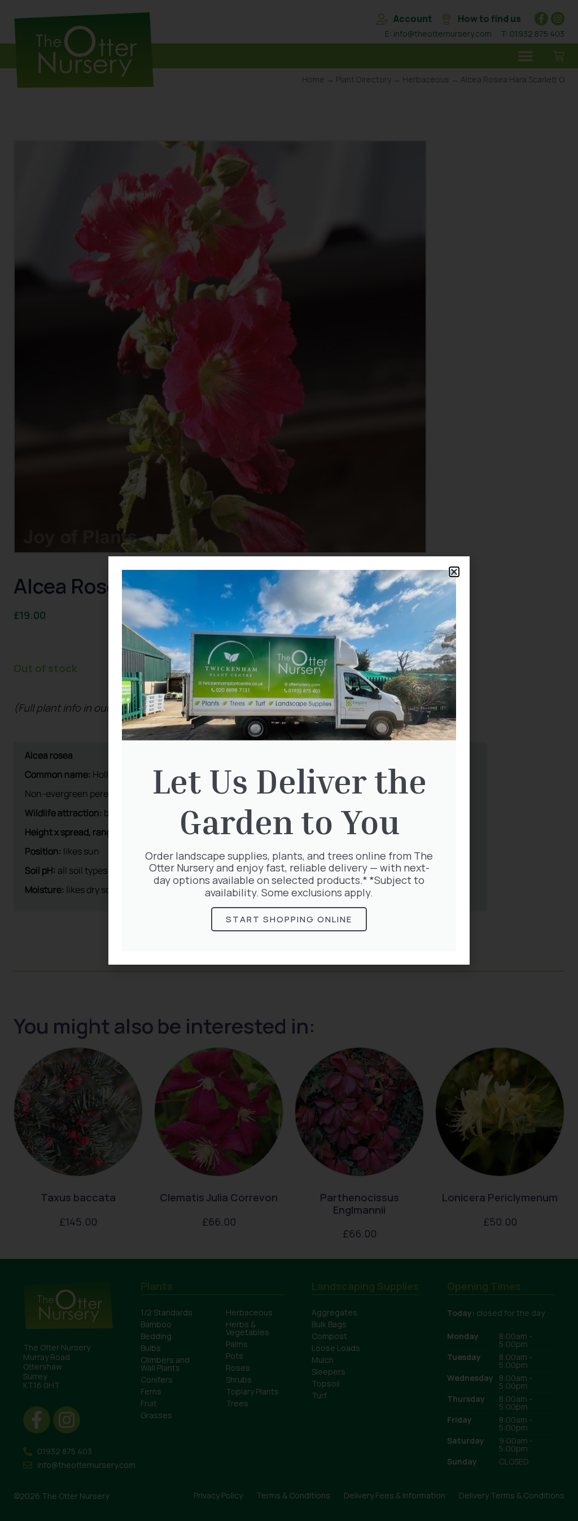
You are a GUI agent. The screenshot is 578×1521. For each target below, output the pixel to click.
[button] (454, 572)
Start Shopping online (289, 919)
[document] (289, 760)
